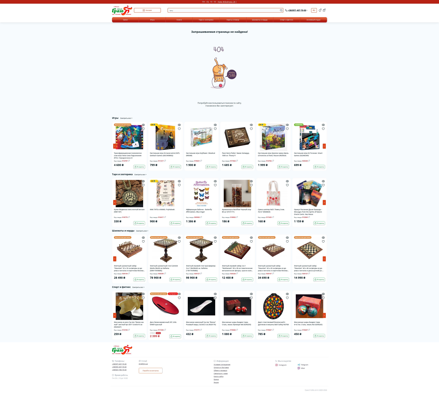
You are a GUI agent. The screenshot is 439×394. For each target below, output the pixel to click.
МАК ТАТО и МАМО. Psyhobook (162, 209)
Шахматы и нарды (260, 20)
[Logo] (122, 10)
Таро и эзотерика (206, 20)
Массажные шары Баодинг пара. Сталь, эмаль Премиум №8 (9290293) (236, 323)
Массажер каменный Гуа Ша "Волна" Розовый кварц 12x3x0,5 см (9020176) (201, 323)
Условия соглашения (222, 364)
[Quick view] (143, 125)
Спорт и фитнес (286, 20)
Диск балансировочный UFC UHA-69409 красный (163, 323)
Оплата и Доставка (221, 367)
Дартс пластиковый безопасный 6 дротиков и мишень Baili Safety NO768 (273, 323)
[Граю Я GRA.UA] (165, 350)
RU (314, 10)
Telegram (304, 365)
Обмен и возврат (220, 370)
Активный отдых (313, 20)
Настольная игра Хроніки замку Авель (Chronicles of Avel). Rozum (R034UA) (273, 154)
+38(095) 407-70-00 (119, 367)
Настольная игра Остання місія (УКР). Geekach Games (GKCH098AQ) (165, 154)
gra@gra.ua (143, 364)
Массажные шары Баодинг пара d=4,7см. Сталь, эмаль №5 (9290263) (308, 323)
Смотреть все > (126, 118)
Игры (152, 20)
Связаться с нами (221, 373)
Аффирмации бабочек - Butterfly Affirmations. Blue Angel (199, 210)
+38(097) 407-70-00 (119, 364)
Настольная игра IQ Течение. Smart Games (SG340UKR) (308, 154)
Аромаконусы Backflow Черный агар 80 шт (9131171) (236, 210)
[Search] (281, 10)
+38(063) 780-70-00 (119, 370)
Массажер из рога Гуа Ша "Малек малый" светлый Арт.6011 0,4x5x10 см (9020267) (129, 324)
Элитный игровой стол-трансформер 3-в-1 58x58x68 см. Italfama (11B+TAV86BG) (200, 268)
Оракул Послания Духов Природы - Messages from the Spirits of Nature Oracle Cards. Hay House (308, 211)
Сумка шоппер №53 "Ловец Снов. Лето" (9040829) (271, 210)
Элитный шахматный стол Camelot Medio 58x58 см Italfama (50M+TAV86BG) (164, 268)
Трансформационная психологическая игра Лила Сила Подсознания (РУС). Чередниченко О (128, 155)
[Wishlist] (143, 128)
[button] (324, 146)
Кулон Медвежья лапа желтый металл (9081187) (129, 210)
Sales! (125, 20)
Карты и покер (233, 20)
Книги (179, 20)
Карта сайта (218, 376)
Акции (216, 382)
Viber (303, 368)
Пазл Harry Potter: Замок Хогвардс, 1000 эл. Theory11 (236, 154)
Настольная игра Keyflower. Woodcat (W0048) (200, 154)
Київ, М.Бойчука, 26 (226, 2)
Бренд (216, 379)
